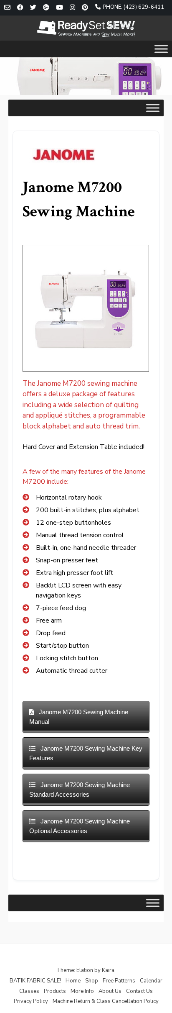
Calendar (151, 981)
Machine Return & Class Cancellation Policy (106, 1001)
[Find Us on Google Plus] (46, 7)
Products (55, 991)
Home (73, 981)
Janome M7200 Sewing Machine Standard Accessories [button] (79, 789)
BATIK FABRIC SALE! (35, 981)
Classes (29, 991)
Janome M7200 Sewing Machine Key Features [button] (85, 753)
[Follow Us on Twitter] (33, 7)
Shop (91, 981)
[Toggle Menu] (161, 49)
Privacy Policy (31, 1001)
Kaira (108, 970)
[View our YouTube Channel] (59, 7)
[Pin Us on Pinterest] (85, 7)
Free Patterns (119, 981)
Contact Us (139, 991)
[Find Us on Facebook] (20, 7)
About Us (110, 991)
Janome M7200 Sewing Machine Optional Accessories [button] (79, 826)
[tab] (86, 717)
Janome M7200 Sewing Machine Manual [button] (78, 716)
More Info (82, 991)
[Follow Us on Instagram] (72, 7)
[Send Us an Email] (7, 7)
